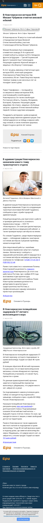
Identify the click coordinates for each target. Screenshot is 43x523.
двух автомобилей (24, 406)
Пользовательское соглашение (14, 471)
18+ (35, 5)
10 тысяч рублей (9, 438)
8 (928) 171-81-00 (31, 260)
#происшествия (9, 442)
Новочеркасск (11, 5)
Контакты (24, 466)
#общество (7, 296)
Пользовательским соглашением (12, 516)
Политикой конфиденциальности (30, 516)
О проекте (6, 466)
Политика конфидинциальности (24, 469)
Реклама (15, 466)
